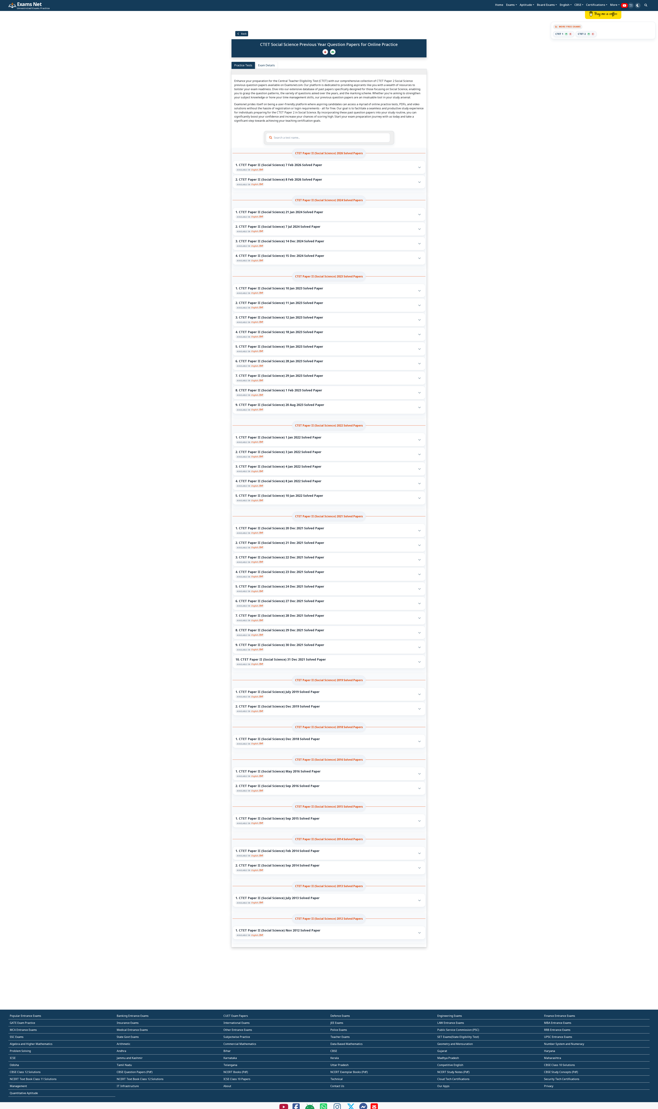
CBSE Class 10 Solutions (559, 1065)
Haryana (549, 1051)
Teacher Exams (340, 1037)
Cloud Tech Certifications (453, 1079)
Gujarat (442, 1051)
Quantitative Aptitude (24, 1093)
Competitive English (450, 1065)
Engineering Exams (449, 1016)
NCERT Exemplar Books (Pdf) (349, 1072)
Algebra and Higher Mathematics (31, 1044)
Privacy (548, 1086)
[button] (631, 5)
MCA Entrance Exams (23, 1030)
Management (18, 1086)
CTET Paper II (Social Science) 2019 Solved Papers (329, 680)
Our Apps (443, 1086)
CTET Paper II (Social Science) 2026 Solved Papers (329, 153)
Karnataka (230, 1058)
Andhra (121, 1051)
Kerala (334, 1058)
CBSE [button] (577, 5)
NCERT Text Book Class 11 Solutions (33, 1079)
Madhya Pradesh (448, 1058)
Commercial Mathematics (239, 1044)
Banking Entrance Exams (133, 1016)
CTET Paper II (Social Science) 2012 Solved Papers (329, 919)
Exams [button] (510, 5)
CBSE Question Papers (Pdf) (135, 1072)
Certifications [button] (595, 5)
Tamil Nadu (124, 1065)
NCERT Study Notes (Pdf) (453, 1072)
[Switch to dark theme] (638, 5)
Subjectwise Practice (236, 1037)
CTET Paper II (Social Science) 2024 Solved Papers (329, 200)
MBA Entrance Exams (557, 1023)
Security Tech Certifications (561, 1079)
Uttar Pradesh (339, 1065)
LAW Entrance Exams (450, 1023)
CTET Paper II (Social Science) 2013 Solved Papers (329, 886)
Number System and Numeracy (564, 1044)
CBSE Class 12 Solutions (25, 1072)
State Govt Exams (128, 1037)
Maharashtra (552, 1058)
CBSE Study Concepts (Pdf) (561, 1072)
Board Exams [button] (546, 5)
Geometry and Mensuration (455, 1044)
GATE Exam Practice (22, 1023)
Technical (336, 1079)
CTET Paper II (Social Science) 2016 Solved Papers (329, 759)
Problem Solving (20, 1051)
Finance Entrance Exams (559, 1016)
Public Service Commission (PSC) (458, 1030)
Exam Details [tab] (266, 65)
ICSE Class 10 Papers (236, 1079)
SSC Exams (16, 1037)
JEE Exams (336, 1023)
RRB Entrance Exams (557, 1030)
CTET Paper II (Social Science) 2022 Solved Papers (329, 425)
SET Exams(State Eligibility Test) (458, 1037)
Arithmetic (123, 1044)
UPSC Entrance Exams (558, 1037)
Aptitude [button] (526, 5)
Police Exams (338, 1030)
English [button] (564, 5)
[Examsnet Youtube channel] (624, 5)
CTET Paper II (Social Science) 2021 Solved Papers (329, 516)
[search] (646, 5)
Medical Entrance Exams (132, 1030)
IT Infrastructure (128, 1086)
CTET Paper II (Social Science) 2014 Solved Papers (329, 839)
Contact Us (337, 1086)
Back (243, 33)
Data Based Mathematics (346, 1044)
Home (499, 5)
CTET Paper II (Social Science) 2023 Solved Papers (329, 276)
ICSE (13, 1058)
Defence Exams (340, 1016)
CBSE (333, 1051)
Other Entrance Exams (237, 1030)
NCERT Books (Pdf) (235, 1072)
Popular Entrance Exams (25, 1016)
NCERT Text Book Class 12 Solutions (140, 1079)
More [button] (614, 5)
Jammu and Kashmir (130, 1058)
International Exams (236, 1023)
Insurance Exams (128, 1023)
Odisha (14, 1065)
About (227, 1086)
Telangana (230, 1065)
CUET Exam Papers (235, 1016)
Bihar (227, 1051)
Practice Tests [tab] (243, 65)
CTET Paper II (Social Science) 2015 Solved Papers (329, 806)
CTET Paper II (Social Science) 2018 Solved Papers (329, 727)
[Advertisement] (55, 62)
